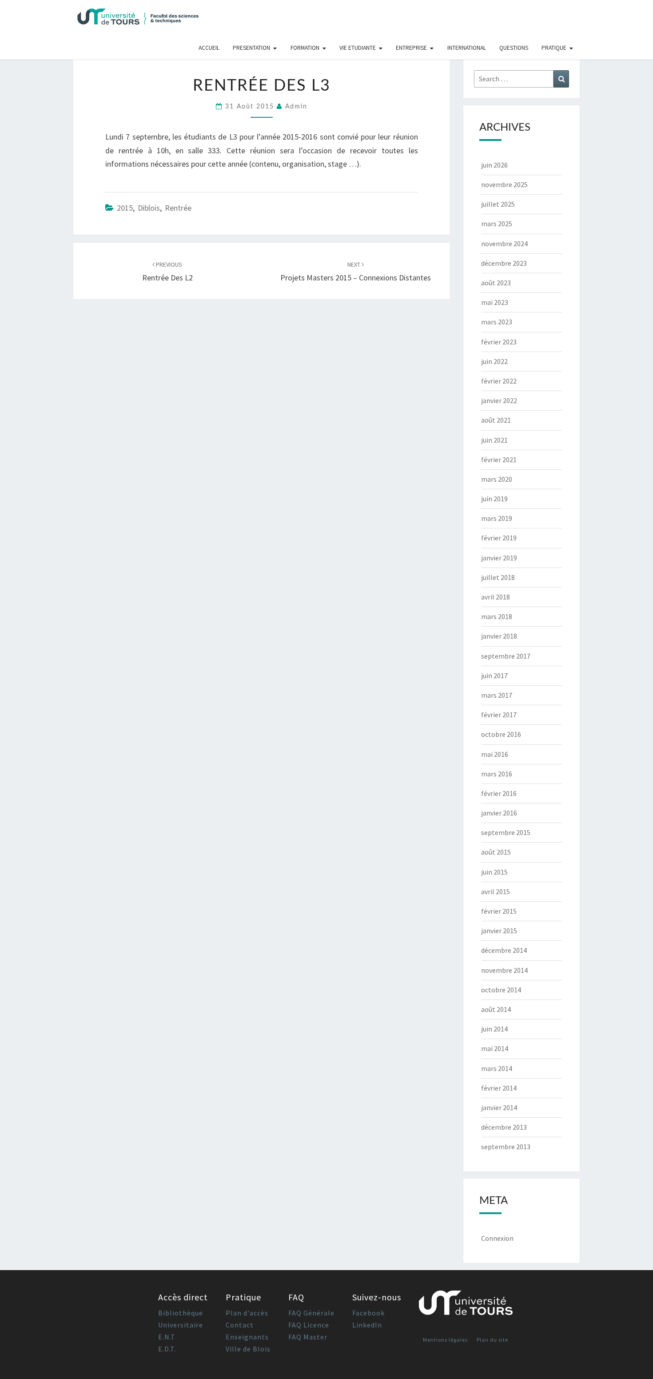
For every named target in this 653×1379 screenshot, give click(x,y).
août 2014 (496, 1009)
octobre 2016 (501, 734)
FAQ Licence (308, 1324)
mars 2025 (496, 223)
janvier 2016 (499, 812)
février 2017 (499, 714)
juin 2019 (494, 498)
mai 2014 (494, 1048)
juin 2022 (494, 361)
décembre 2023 (504, 263)
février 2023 (499, 341)
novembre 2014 (504, 970)
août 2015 (496, 851)
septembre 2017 (505, 656)
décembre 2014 (504, 950)
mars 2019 (496, 518)
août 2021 (496, 420)
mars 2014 (496, 1068)
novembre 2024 (504, 243)
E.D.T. (167, 1348)
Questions (513, 48)
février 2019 (499, 537)
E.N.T (166, 1336)
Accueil (209, 48)
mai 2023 (494, 302)
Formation (305, 48)
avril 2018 (495, 596)
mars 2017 (496, 695)
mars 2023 (496, 321)
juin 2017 (494, 675)
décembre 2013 (504, 1127)
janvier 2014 (499, 1107)
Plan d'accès (247, 1312)
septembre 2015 (505, 832)
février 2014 (499, 1087)
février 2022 (499, 380)
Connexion (497, 1238)
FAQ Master (307, 1336)
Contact (240, 1324)
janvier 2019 (499, 557)
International (466, 48)
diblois (149, 208)
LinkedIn (367, 1324)
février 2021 (499, 459)
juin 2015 (494, 871)
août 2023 (496, 282)
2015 (125, 208)
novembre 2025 (504, 184)
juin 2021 (494, 440)
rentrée (178, 208)
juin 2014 (494, 1028)
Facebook (368, 1312)
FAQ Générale (311, 1312)
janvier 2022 (499, 400)
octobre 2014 (501, 989)
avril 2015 (495, 891)
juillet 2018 (498, 577)
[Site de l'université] (466, 1306)
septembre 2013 (505, 1146)
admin (296, 107)
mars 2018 (496, 616)
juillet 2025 (498, 204)
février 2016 (499, 793)
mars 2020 (496, 479)
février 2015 (499, 911)
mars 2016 (496, 773)
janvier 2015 (499, 930)
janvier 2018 (499, 636)
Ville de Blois (248, 1348)
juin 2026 (494, 164)
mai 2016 (494, 754)
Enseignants (247, 1336)
